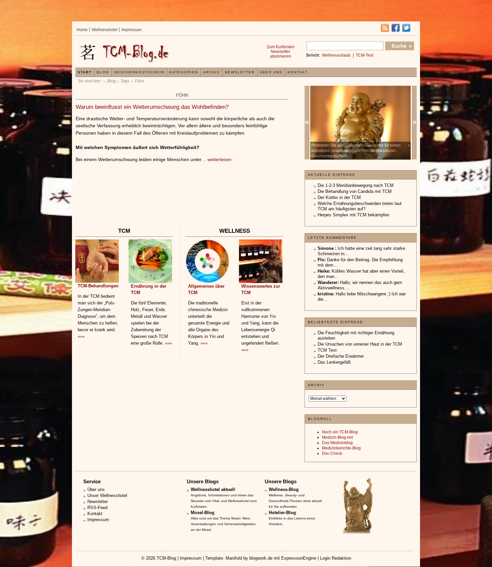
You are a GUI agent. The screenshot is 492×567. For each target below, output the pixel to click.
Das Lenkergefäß (334, 362)
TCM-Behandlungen (98, 285)
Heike (323, 271)
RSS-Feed (97, 507)
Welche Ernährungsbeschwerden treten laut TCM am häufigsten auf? (360, 206)
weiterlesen (220, 159)
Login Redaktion (335, 558)
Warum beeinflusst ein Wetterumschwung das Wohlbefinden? (152, 107)
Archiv (211, 72)
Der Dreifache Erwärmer (341, 356)
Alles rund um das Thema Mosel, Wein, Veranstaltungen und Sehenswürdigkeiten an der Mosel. (223, 523)
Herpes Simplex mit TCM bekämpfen (353, 214)
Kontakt (298, 72)
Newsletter (240, 72)
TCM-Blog (166, 558)
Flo (321, 259)
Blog (111, 81)
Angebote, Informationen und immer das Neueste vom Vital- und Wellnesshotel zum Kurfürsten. (224, 500)
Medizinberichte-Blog (341, 448)
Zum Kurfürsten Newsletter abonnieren (281, 52)
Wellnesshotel (104, 29)
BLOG (103, 72)
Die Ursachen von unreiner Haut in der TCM (360, 344)
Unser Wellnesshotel (107, 495)
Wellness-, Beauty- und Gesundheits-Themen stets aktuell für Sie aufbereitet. (295, 500)
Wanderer (327, 282)
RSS (385, 28)
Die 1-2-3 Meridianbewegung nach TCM (356, 185)
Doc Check (332, 453)
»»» (81, 336)
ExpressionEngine (298, 558)
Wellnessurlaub (336, 55)
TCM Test (327, 350)
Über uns (271, 72)
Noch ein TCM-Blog (340, 432)
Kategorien (183, 72)
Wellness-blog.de (160, 52)
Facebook (396, 28)
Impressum (131, 29)
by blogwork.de (257, 558)
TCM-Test (364, 55)
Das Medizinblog (337, 442)
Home (82, 29)
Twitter (406, 28)
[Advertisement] (181, 206)
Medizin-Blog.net (337, 437)
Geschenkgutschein (139, 72)
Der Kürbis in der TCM (339, 197)
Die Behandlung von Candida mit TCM (355, 191)
